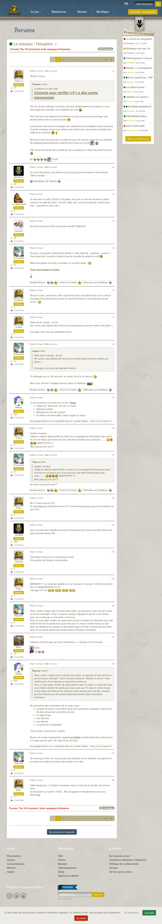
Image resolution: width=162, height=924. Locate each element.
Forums (82, 12)
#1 (114, 71)
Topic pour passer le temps (44, 269)
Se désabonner (65, 898)
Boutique (103, 12)
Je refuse (81, 918)
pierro (19, 327)
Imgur (73, 402)
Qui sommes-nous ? (120, 855)
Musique (62, 863)
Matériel (11, 867)
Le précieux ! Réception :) (34, 43)
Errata (61, 871)
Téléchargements (67, 867)
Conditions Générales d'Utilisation (127, 859)
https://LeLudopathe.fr (101, 421)
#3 (114, 194)
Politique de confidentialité (124, 863)
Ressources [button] (59, 12)
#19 (113, 753)
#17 (113, 636)
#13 (113, 524)
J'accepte (149, 912)
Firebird (36, 84)
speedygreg (18, 258)
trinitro (19, 562)
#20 (113, 780)
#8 (114, 344)
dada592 (19, 535)
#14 (113, 551)
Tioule (19, 438)
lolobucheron (18, 204)
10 (105, 59)
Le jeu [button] (35, 12)
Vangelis (18, 81)
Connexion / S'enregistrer (143, 11)
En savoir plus (132, 912)
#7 (114, 317)
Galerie (11, 871)
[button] (127, 4)
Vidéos (61, 859)
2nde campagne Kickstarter (55, 49)
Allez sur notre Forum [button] (138, 138)
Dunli (18, 647)
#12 (113, 498)
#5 (114, 248)
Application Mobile (68, 875)
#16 (113, 605)
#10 (113, 428)
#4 (114, 221)
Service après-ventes (120, 871)
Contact (113, 867)
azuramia (19, 231)
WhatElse (18, 177)
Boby (18, 790)
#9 (114, 397)
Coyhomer (18, 300)
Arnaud (18, 408)
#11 (113, 455)
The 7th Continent (30, 49)
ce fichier (76, 737)
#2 (114, 167)
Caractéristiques (16, 863)
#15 (113, 578)
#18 (113, 663)
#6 (114, 290)
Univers (11, 859)
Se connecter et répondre (62, 832)
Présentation (14, 855)
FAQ (60, 855)
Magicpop (18, 616)
